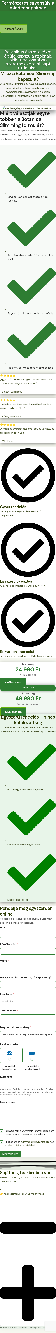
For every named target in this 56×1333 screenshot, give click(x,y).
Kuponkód (6, 1076)
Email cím (7, 994)
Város (4, 960)
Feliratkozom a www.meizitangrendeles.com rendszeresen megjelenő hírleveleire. (29, 1132)
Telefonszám (9, 1010)
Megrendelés (10, 1154)
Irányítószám (9, 944)
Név (3, 927)
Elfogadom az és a (29, 1143)
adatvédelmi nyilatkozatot (36, 1141)
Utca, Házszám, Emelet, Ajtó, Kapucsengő (26, 977)
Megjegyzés (7, 1102)
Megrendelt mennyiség (15, 1027)
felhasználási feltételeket (21, 1145)
